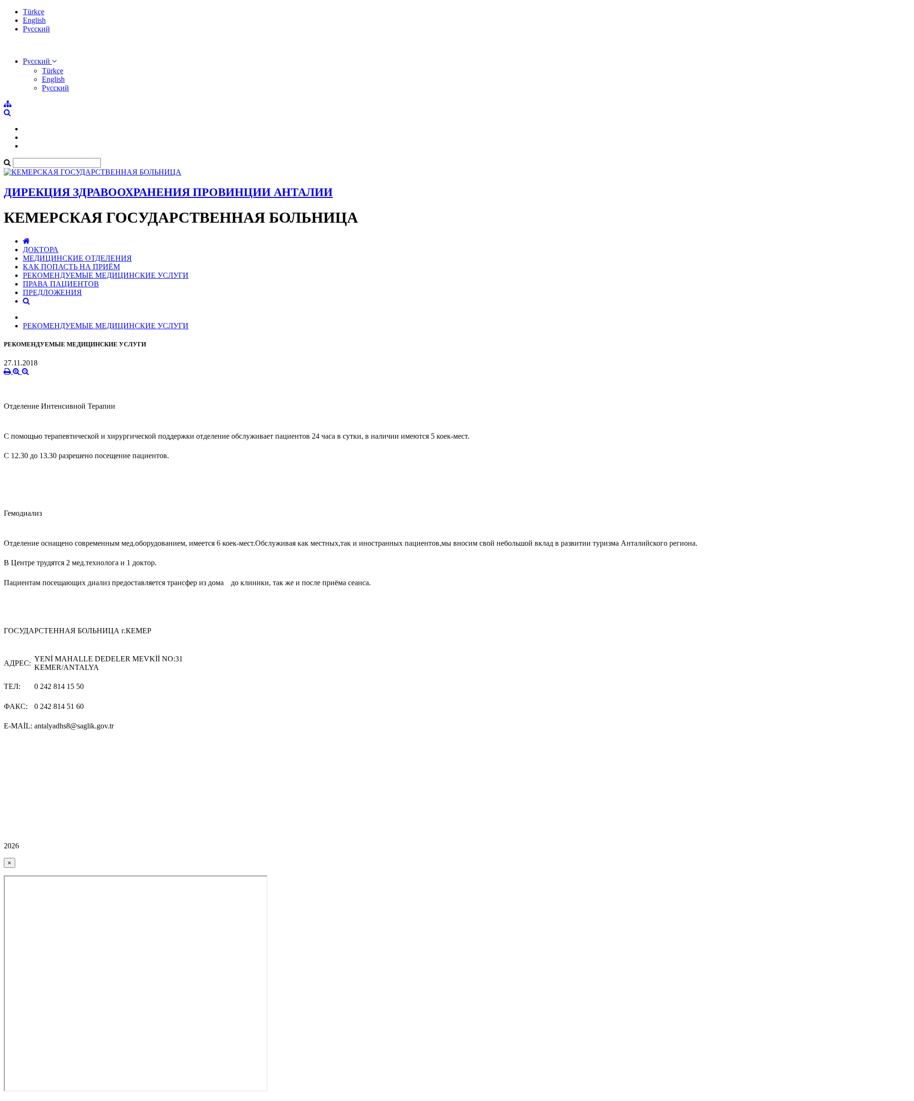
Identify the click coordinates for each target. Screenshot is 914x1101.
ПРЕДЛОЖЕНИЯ (52, 292)
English (34, 20)
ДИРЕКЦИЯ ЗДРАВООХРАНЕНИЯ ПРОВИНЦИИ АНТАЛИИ (168, 192)
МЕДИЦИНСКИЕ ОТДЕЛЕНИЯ (77, 258)
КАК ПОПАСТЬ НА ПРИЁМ (71, 267)
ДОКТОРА (41, 250)
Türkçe (33, 12)
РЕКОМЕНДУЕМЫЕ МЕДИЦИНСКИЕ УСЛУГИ (106, 275)
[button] (40, 61)
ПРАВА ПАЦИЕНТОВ (61, 284)
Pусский (36, 29)
